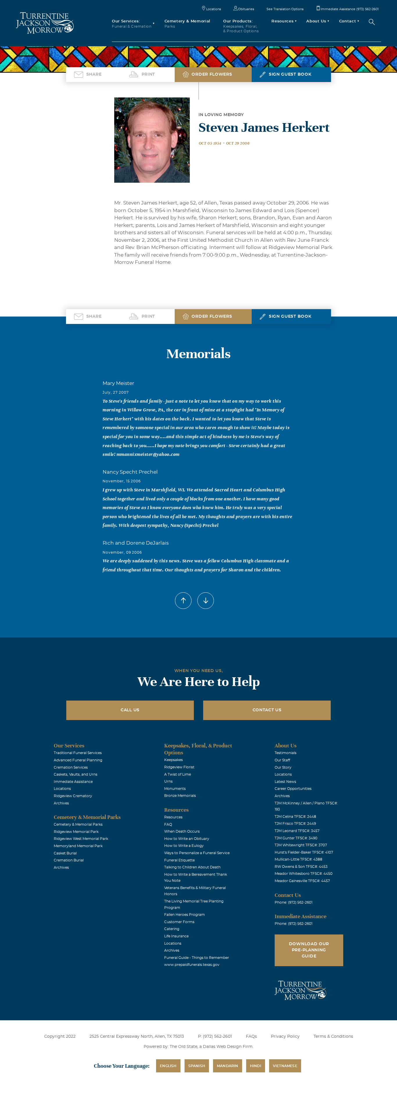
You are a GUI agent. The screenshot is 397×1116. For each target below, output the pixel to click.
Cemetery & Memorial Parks (78, 824)
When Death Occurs (182, 831)
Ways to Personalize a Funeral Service (197, 853)
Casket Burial (65, 853)
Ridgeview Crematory (73, 796)
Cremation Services (71, 767)
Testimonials (285, 753)
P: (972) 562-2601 (215, 1037)
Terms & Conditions (333, 1037)
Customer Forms (179, 922)
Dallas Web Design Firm (228, 1047)
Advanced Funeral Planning (78, 760)
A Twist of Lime (177, 774)
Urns (168, 781)
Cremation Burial (69, 860)
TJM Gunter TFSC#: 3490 (296, 838)
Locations (213, 9)
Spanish (196, 1066)
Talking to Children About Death (192, 867)
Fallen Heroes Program (184, 914)
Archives (61, 803)
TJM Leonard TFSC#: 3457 (297, 831)
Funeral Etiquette (179, 860)
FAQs (251, 1037)
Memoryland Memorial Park (78, 846)
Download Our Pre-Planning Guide (309, 950)
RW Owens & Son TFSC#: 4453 (301, 866)
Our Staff (282, 760)
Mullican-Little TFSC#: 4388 (298, 859)
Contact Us (267, 710)
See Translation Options (285, 9)
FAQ (168, 824)
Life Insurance (176, 936)
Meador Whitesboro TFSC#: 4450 (303, 873)
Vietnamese (285, 1066)
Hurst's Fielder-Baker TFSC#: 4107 (304, 852)
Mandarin (227, 1066)
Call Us (130, 710)
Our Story (283, 767)
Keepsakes (173, 760)
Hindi (255, 1066)
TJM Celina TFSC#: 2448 (295, 816)
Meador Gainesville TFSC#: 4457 (302, 881)
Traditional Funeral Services (78, 753)
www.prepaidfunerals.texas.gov (191, 964)
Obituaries (246, 9)
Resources (173, 817)
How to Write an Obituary (186, 838)
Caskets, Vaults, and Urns (75, 774)
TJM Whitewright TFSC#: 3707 (301, 845)
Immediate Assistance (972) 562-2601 (350, 9)
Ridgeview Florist (179, 767)
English (168, 1066)
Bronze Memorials (180, 795)
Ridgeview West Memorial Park (81, 838)
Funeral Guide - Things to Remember (196, 957)
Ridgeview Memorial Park (76, 832)
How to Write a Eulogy (184, 845)
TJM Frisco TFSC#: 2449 (295, 823)
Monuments (175, 788)
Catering (171, 929)
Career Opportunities (293, 788)
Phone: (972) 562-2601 (293, 902)
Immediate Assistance (73, 781)
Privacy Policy (285, 1037)
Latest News (285, 781)
